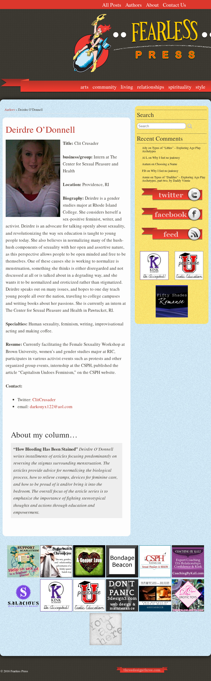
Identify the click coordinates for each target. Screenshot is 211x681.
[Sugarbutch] (56, 576)
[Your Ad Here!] (106, 644)
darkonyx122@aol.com (51, 406)
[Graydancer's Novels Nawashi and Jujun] (155, 610)
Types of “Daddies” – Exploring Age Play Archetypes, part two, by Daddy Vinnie (173, 178)
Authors (133, 4)
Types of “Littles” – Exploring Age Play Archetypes (171, 149)
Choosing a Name (166, 164)
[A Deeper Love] (89, 576)
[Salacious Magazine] (23, 610)
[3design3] (122, 610)
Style (200, 86)
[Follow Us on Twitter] (172, 204)
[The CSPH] (155, 576)
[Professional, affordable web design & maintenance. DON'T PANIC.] (142, 675)
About (152, 4)
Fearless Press (19, 671)
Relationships (150, 86)
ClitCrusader (44, 399)
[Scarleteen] (23, 576)
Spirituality (179, 86)
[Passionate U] (89, 610)
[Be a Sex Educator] (188, 576)
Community (105, 86)
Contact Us (174, 4)
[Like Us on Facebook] (172, 223)
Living (127, 86)
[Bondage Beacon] (122, 576)
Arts (85, 86)
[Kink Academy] (56, 610)
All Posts (111, 4)
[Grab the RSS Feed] (172, 243)
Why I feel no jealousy (166, 157)
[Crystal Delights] (188, 610)
